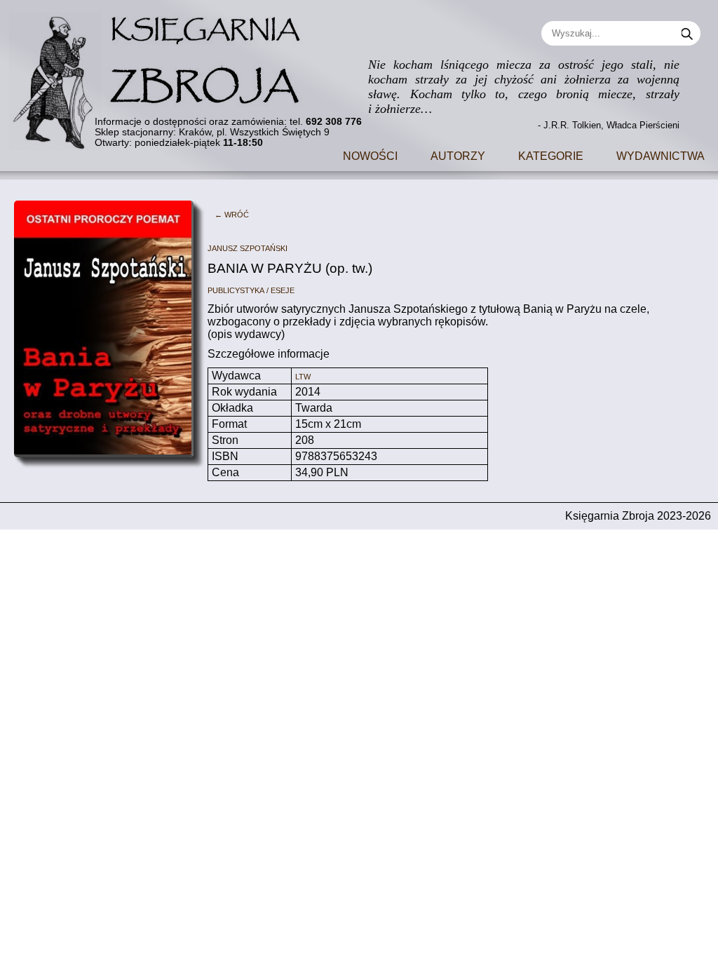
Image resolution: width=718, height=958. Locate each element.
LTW (303, 376)
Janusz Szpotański (247, 247)
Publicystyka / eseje (251, 289)
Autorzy (458, 154)
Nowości (370, 154)
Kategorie (550, 154)
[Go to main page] (165, 75)
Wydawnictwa (660, 154)
